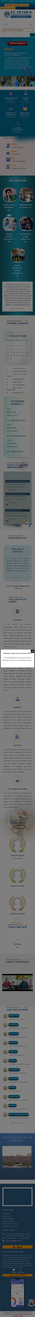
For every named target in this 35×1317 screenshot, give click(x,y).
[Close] (32, 651)
